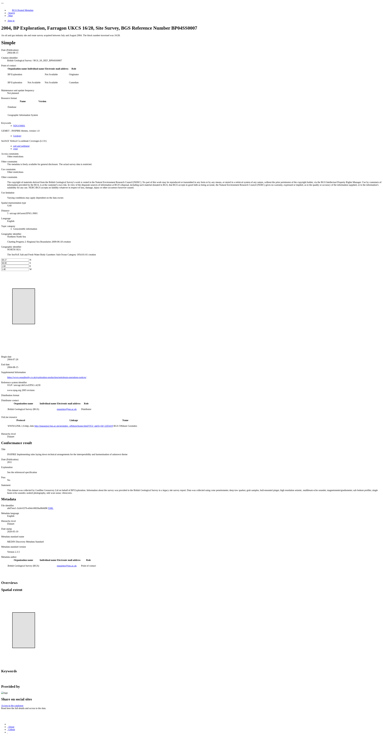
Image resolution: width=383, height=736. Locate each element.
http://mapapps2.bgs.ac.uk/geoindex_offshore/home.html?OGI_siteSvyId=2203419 (73, 426)
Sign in (11, 20)
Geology (17, 136)
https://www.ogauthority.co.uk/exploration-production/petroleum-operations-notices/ (46, 377)
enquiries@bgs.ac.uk (67, 409)
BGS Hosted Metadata (22, 10)
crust (15, 148)
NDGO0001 (19, 125)
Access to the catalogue (12, 705)
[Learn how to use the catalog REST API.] (7, 732)
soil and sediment (21, 146)
